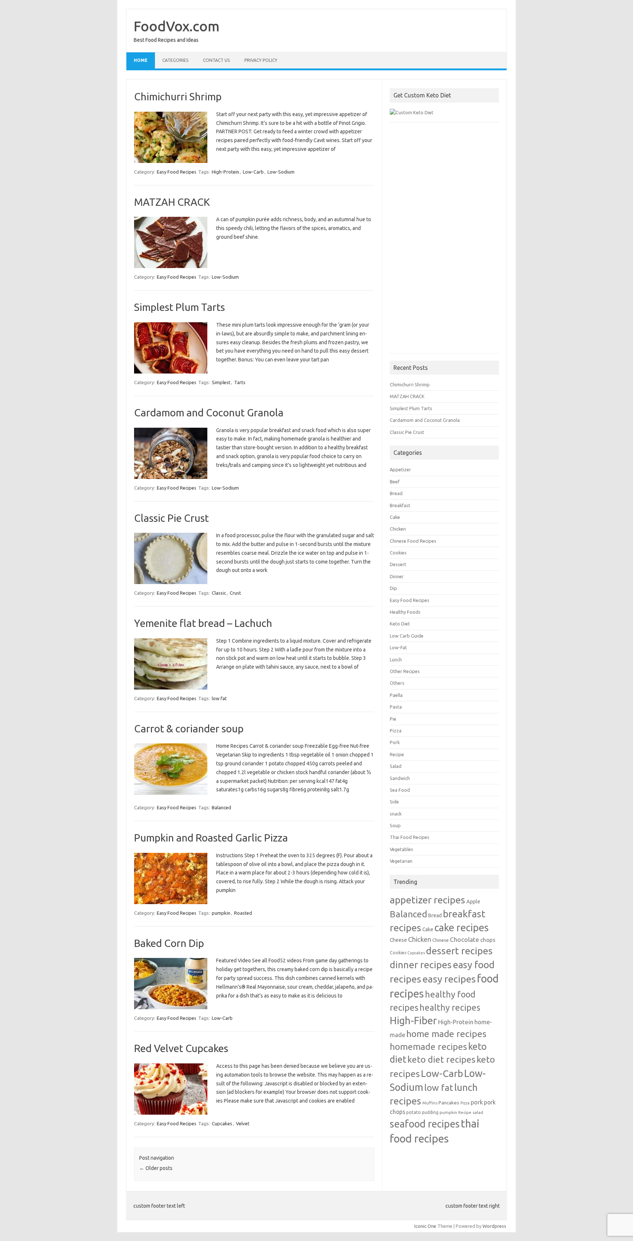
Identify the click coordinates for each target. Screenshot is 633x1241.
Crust (235, 592)
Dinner (397, 576)
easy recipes (449, 978)
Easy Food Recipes (176, 171)
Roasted (243, 912)
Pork (395, 742)
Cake (395, 517)
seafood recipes (425, 1123)
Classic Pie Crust (171, 518)
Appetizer (400, 469)
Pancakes (448, 1103)
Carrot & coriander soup (189, 728)
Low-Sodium (281, 171)
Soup (395, 825)
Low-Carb (253, 171)
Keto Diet (400, 623)
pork (477, 1102)
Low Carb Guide (406, 635)
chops (487, 939)
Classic (219, 592)
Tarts (239, 382)
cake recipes (461, 927)
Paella (396, 695)
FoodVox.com (176, 26)
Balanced (221, 807)
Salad (395, 766)
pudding (430, 1112)
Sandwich (400, 778)
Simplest (221, 382)
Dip (393, 588)
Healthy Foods (405, 611)
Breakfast (400, 505)
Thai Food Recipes (409, 837)
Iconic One (425, 1226)
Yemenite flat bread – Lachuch (203, 623)
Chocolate (464, 939)
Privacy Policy (260, 60)
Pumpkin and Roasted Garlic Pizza (211, 837)
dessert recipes (459, 950)
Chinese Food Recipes (413, 540)
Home (141, 60)
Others (397, 682)
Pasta (396, 706)
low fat (219, 698)
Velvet (242, 1123)
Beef (395, 481)
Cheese (398, 940)
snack (395, 813)
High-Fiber (413, 1020)
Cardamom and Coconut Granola (209, 412)
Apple (473, 901)
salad (478, 1112)
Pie (393, 718)
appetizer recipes (427, 899)
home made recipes (446, 1034)
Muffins (429, 1102)
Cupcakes (222, 1123)
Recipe (397, 754)
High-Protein (225, 171)
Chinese (440, 940)
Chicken (398, 528)
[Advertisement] (444, 241)
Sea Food (400, 789)
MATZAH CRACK (172, 202)
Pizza (395, 730)
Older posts (156, 1168)
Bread (396, 493)
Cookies (398, 552)
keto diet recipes (441, 1059)
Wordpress (494, 1226)
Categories (175, 60)
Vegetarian (401, 860)
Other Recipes (405, 671)
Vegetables (401, 849)
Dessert (398, 564)
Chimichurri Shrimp (178, 96)
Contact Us (216, 60)
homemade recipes (428, 1046)
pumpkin (221, 912)
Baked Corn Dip (169, 943)
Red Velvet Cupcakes (181, 1048)
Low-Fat (398, 647)
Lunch (396, 659)
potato (413, 1112)
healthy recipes (449, 1007)
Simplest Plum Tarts (179, 307)
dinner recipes (421, 964)
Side (394, 801)
